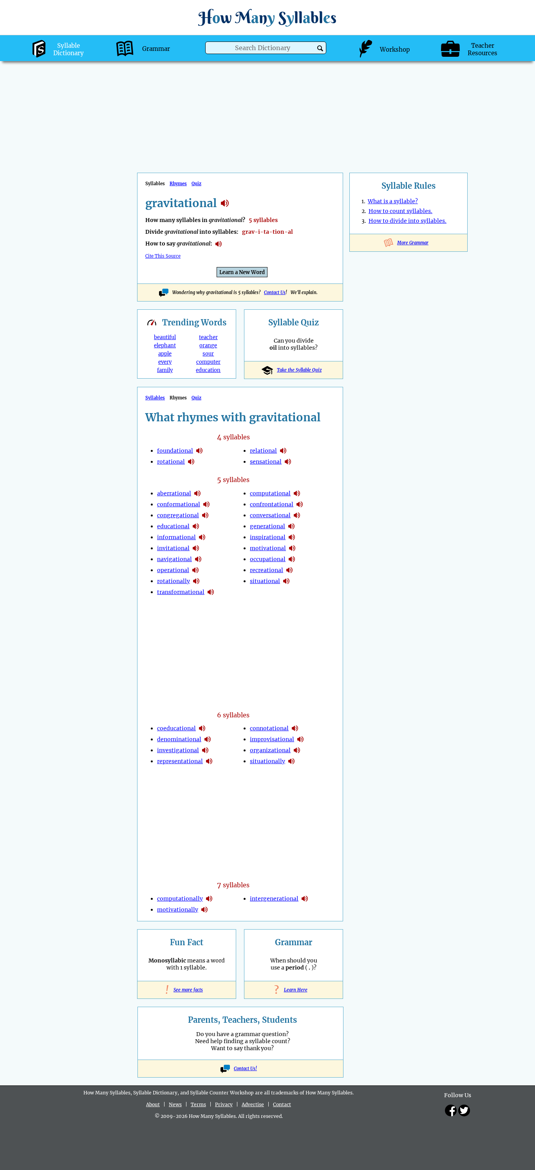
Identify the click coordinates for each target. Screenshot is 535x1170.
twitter (464, 1110)
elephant (165, 345)
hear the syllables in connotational (295, 728)
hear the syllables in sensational (288, 461)
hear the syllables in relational (283, 450)
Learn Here (293, 990)
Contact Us (275, 292)
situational (265, 581)
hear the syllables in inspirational (292, 537)
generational (267, 526)
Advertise (253, 1104)
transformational (180, 592)
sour (208, 353)
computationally (180, 898)
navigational (174, 559)
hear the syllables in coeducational (202, 728)
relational (263, 450)
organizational (270, 750)
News (175, 1104)
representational (180, 761)
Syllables (155, 398)
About (153, 1104)
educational (173, 526)
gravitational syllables (225, 203)
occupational (268, 559)
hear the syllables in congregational (205, 515)
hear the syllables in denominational (207, 739)
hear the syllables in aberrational (197, 493)
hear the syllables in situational (286, 581)
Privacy (224, 1104)
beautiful (165, 337)
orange (208, 345)
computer (208, 362)
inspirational (268, 537)
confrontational (271, 504)
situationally (267, 761)
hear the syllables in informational (202, 537)
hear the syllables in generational (291, 526)
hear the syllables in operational (195, 570)
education (208, 370)
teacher (208, 337)
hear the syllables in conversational (297, 515)
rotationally (173, 581)
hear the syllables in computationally (209, 898)
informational (176, 537)
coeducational (176, 728)
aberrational (174, 493)
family (165, 370)
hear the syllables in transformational (211, 592)
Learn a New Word (242, 272)
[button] (320, 48)
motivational (268, 548)
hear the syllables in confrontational (299, 504)
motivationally (177, 909)
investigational (178, 750)
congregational (178, 515)
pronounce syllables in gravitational (218, 243)
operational (173, 570)
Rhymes (178, 183)
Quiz (196, 183)
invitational (173, 548)
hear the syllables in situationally (291, 761)
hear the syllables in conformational (206, 504)
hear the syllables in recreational (289, 570)
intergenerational (274, 898)
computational (270, 493)
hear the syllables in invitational (196, 548)
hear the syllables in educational (196, 526)
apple (165, 353)
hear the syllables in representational (209, 761)
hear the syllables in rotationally (196, 581)
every (165, 362)
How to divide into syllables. (407, 220)
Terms (198, 1104)
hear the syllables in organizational (297, 750)
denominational (179, 739)
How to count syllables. (400, 211)
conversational (270, 515)
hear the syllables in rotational (191, 461)
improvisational (272, 739)
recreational (266, 570)
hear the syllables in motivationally (204, 909)
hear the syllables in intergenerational (305, 898)
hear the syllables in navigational (198, 559)
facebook (451, 1110)
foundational (175, 450)
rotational (171, 461)
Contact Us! (245, 1068)
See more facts (186, 990)
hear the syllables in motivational (292, 548)
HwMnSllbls (267, 17)
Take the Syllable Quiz (299, 370)
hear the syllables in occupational (292, 559)
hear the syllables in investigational (205, 750)
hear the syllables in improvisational (300, 739)
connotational (269, 728)
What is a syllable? (393, 201)
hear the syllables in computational (297, 493)
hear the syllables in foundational (199, 450)
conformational (178, 504)
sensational (266, 461)
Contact (282, 1104)
